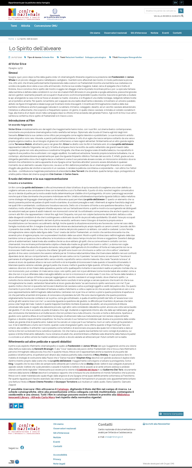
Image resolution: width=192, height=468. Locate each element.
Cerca (181, 10)
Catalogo (63, 389)
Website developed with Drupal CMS (158, 464)
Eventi (165, 33)
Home (11, 39)
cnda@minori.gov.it (114, 437)
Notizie (154, 33)
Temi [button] (14, 25)
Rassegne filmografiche (130, 57)
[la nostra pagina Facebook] (22, 447)
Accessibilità (60, 455)
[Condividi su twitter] (15, 405)
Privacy (57, 459)
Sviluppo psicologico (95, 57)
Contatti (177, 33)
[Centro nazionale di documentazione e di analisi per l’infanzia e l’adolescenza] (24, 14)
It (182, 2)
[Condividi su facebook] (11, 405)
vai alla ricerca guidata (167, 16)
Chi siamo (95, 33)
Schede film (48, 57)
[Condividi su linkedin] (21, 405)
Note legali (59, 464)
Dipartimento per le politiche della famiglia (29, 3)
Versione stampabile (173, 414)
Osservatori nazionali (115, 33)
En (175, 2)
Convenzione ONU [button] (45, 25)
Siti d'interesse (139, 33)
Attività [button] (25, 25)
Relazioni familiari (75, 57)
